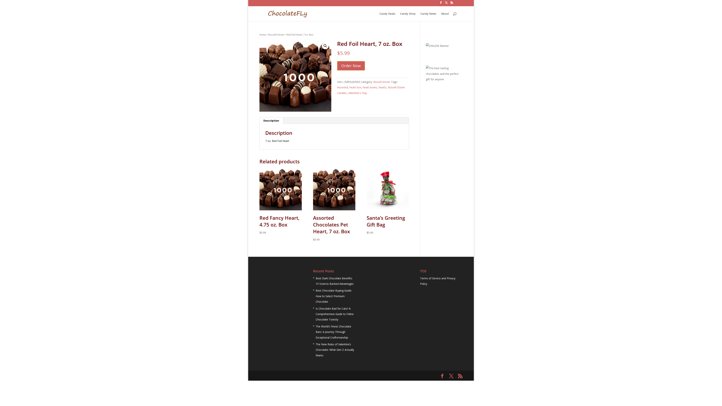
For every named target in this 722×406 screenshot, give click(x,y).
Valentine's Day (357, 93)
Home (262, 34)
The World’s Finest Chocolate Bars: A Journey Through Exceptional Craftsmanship (333, 332)
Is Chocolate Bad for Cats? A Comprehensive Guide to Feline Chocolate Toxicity (335, 314)
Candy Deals (387, 13)
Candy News (428, 13)
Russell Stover (276, 34)
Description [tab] (271, 120)
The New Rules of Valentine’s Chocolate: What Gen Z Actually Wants (335, 349)
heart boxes (370, 87)
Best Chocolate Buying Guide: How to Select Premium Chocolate (334, 296)
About (445, 13)
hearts (382, 87)
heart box (355, 87)
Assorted (342, 87)
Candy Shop (408, 13)
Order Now (351, 65)
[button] (325, 45)
